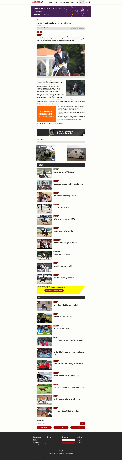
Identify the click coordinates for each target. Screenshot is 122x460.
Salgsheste (66, 2)
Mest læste (78, 427)
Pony (55, 337)
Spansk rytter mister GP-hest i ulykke (50, 104)
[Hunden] (52, 453)
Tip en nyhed (61, 427)
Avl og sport (56, 239)
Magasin (50, 2)
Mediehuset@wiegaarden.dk (39, 444)
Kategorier (44, 427)
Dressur (38, 35)
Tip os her (79, 439)
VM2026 (55, 325)
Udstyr (72, 2)
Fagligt (55, 384)
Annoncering (79, 442)
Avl (54, 396)
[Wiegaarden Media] (69, 453)
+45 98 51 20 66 (36, 442)
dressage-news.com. (50, 84)
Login (81, 2)
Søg (83, 423)
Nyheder (56, 2)
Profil (55, 302)
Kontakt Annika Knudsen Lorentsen (54, 290)
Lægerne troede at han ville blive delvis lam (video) (52, 123)
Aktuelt (55, 169)
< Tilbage (39, 20)
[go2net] (60, 453)
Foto (60, 2)
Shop (77, 2)
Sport (55, 263)
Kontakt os (79, 441)
